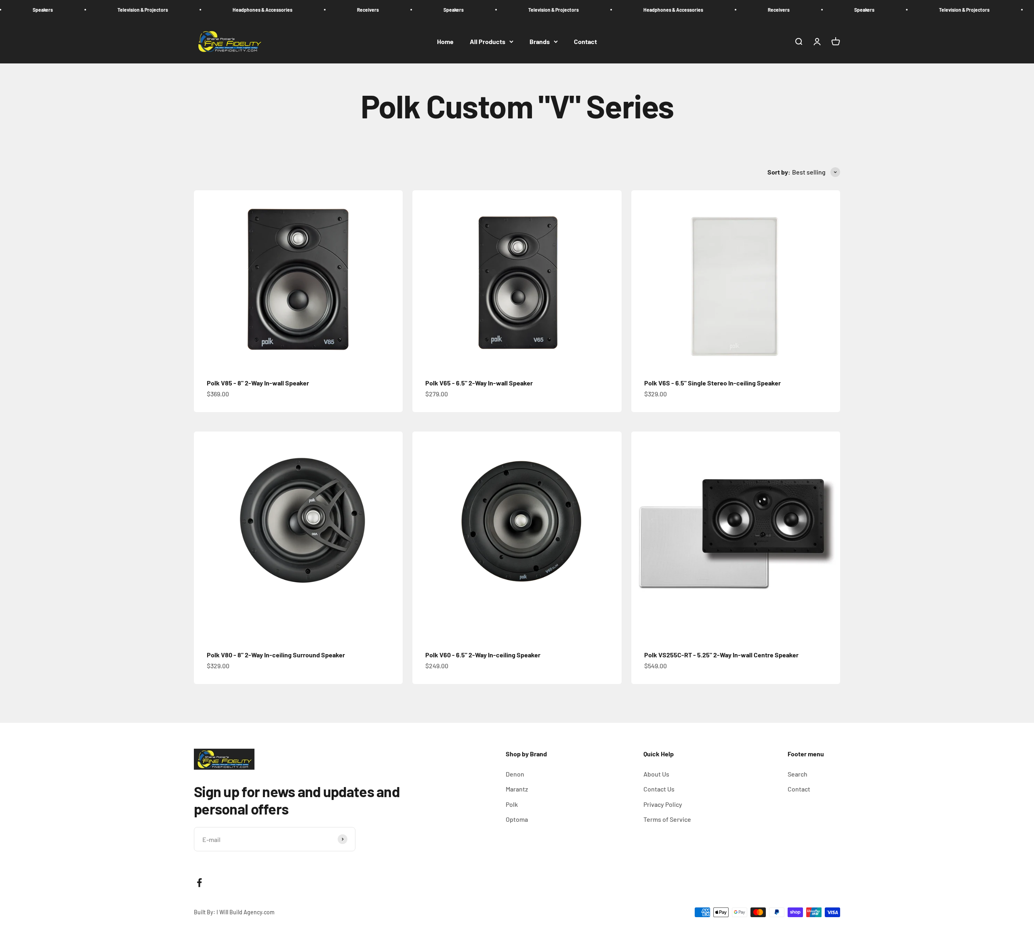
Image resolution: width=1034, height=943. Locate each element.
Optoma (517, 819)
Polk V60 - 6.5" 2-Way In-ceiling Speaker (482, 655)
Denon (515, 774)
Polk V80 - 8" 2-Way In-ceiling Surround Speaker (276, 655)
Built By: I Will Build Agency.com (234, 912)
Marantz (517, 789)
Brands (540, 41)
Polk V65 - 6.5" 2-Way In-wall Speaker (479, 383)
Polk (512, 804)
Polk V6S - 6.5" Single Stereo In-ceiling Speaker (712, 383)
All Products (487, 41)
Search (797, 774)
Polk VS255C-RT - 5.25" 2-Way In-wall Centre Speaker (721, 655)
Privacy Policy (662, 804)
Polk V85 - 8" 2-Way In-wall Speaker (258, 383)
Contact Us (659, 789)
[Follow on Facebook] (199, 882)
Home (445, 41)
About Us (656, 774)
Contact (585, 41)
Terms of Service (667, 819)
